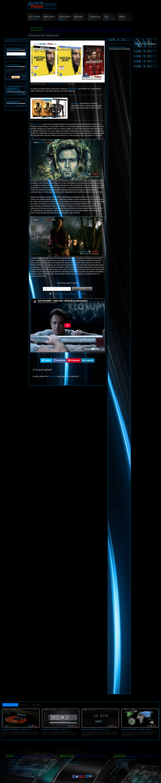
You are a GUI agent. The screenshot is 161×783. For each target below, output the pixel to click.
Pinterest (74, 360)
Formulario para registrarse (21, 766)
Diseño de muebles (71, 764)
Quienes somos (16, 760)
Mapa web (14, 764)
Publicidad (14, 762)
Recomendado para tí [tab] (10, 705)
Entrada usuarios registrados (21, 769)
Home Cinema (42, 34)
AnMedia (87, 782)
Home (30, 34)
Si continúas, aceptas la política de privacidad (68, 294)
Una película (75, 103)
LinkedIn (89, 360)
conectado (53, 376)
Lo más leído (36, 705)
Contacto (121, 766)
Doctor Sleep (37, 124)
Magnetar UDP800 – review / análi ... (137, 729)
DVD (35, 34)
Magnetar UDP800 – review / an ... (17, 729)
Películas (49, 34)
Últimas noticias (24, 705)
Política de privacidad (126, 760)
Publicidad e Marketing (72, 762)
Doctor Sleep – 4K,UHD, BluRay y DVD (54, 49)
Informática (68, 760)
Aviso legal (122, 764)
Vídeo (58, 34)
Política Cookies (124, 762)
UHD (54, 34)
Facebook (60, 360)
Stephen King (73, 88)
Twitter (47, 360)
